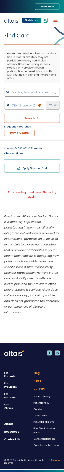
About (8, 424)
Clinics (8, 406)
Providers (10, 385)
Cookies (37, 409)
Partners (10, 395)
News (37, 381)
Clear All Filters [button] (14, 153)
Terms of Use (40, 415)
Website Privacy (41, 396)
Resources (11, 432)
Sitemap (55, 460)
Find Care (30, 20)
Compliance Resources (46, 445)
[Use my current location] (39, 105)
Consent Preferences (44, 438)
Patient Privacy (41, 402)
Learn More (47, 6)
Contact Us (12, 439)
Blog (36, 373)
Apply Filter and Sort (35, 168)
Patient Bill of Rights (43, 421)
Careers (39, 388)
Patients (9, 374)
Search (29, 118)
